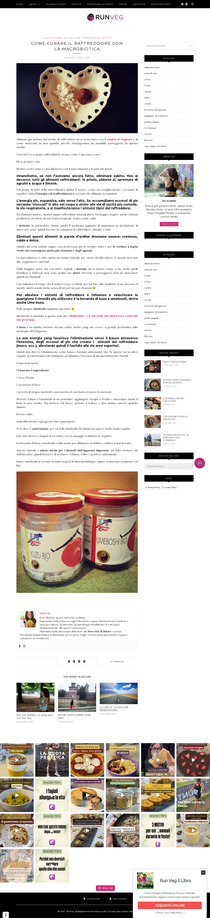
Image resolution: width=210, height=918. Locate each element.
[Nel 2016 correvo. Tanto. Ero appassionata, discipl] (193, 795)
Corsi (147, 85)
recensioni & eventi (100, 4)
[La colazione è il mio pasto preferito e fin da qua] (158, 760)
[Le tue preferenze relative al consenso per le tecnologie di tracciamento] (6, 915)
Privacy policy (100, 911)
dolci (147, 97)
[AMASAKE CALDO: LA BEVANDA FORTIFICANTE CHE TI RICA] (193, 830)
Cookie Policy (170, 487)
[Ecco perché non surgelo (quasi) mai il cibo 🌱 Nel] (52, 866)
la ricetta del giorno (155, 109)
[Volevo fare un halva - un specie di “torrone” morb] (87, 830)
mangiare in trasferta (156, 115)
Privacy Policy (154, 487)
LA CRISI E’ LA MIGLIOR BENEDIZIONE (114, 709)
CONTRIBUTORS (160, 4)
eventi (147, 103)
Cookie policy (115, 911)
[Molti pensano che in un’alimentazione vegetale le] (52, 760)
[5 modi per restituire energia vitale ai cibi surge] (17, 866)
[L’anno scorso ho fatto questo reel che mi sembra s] (17, 830)
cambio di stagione (119, 139)
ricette (77, 4)
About (33, 4)
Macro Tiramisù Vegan (174, 361)
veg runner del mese (155, 146)
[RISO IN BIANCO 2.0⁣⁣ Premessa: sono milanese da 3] (122, 830)
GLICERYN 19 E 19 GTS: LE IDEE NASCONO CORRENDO (176, 437)
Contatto (139, 4)
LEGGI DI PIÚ (169, 224)
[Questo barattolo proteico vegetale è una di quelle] (17, 760)
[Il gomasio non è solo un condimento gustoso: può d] (122, 795)
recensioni (150, 127)
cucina (147, 91)
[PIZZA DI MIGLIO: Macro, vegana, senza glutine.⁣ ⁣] (87, 760)
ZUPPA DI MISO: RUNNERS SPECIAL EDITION (177, 381)
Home (19, 4)
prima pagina (91, 38)
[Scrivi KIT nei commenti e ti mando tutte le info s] (158, 830)
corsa (123, 4)
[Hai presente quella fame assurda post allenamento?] (87, 795)
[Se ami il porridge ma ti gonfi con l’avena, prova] (122, 760)
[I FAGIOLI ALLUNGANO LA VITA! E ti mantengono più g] (52, 795)
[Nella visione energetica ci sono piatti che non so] (17, 795)
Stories (148, 140)
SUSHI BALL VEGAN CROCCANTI (173, 399)
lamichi (119, 661)
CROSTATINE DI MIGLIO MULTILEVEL (175, 417)
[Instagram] (24, 646)
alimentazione (56, 4)
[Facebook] (19, 646)
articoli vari (72, 38)
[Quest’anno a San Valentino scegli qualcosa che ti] (193, 760)
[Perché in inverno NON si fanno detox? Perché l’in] (52, 830)
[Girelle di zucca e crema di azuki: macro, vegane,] (158, 795)
